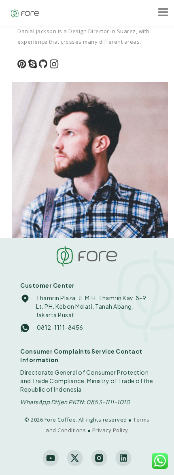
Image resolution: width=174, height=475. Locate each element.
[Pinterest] (21, 65)
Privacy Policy (110, 430)
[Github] (43, 65)
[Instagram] (54, 65)
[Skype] (32, 65)
